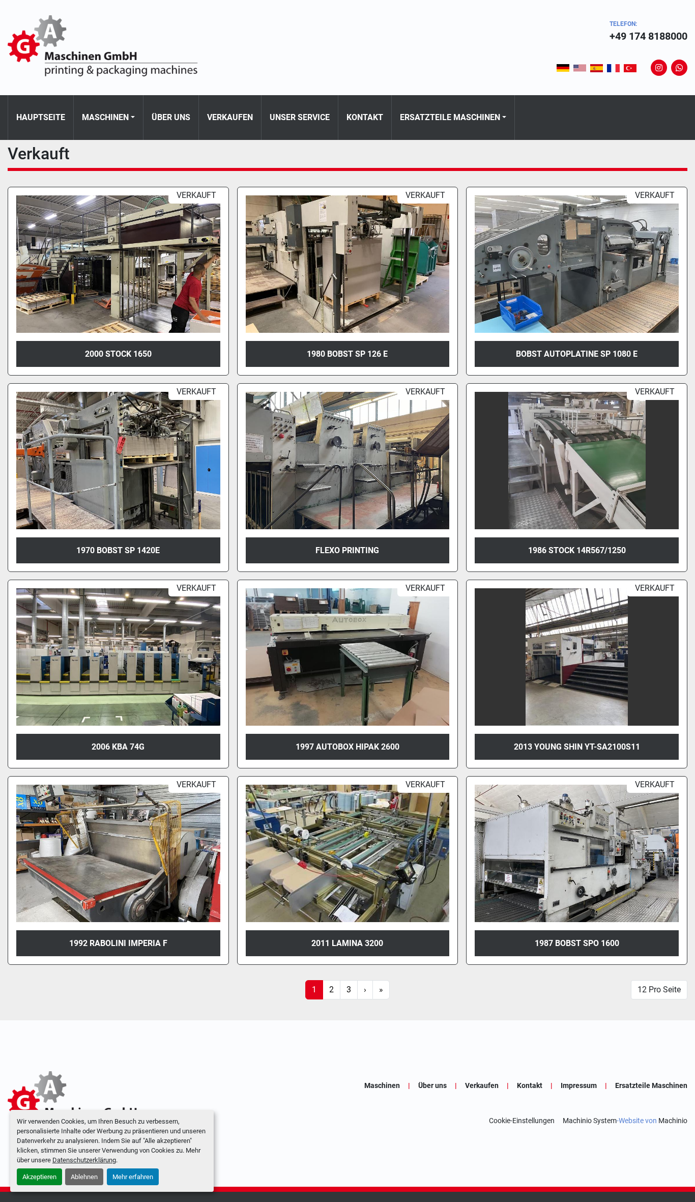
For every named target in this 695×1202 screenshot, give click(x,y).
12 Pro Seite (659, 989)
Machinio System (590, 1121)
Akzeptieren (39, 1177)
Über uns (171, 117)
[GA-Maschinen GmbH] (109, 1103)
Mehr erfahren (132, 1177)
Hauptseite (40, 117)
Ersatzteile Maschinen (450, 117)
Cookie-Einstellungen (522, 1121)
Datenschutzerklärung (84, 1160)
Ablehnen (84, 1177)
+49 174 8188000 (648, 36)
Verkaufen (230, 117)
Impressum (579, 1085)
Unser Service (300, 117)
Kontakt (364, 117)
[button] (108, 117)
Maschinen (105, 117)
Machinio (672, 1121)
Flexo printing (347, 550)
